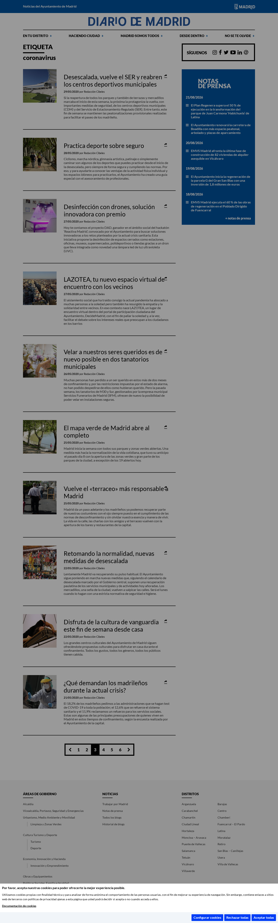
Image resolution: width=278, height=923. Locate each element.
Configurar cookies (207, 917)
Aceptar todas (264, 917)
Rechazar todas (237, 917)
